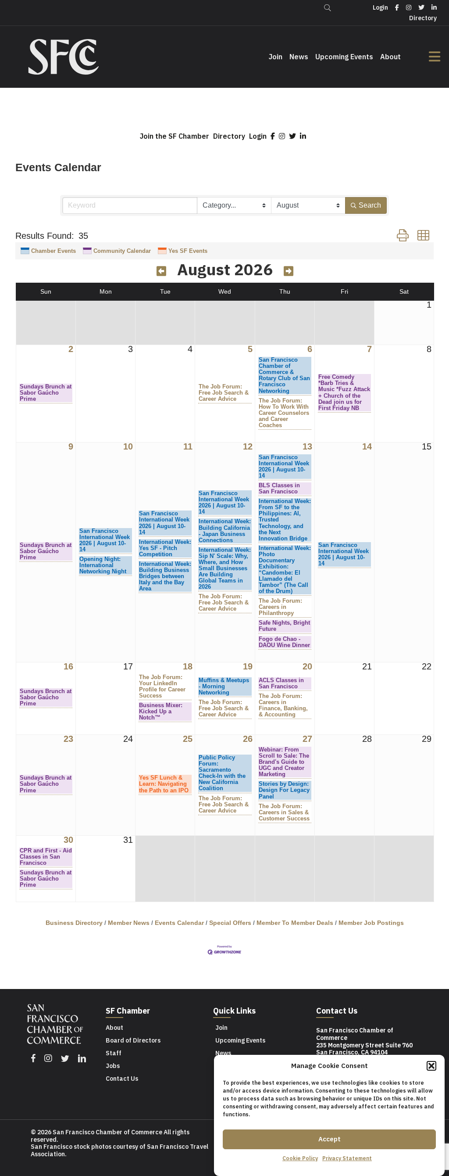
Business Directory (74, 923)
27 (307, 739)
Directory (229, 136)
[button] (431, 1065)
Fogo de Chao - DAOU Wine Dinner (284, 642)
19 (248, 666)
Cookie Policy (300, 1158)
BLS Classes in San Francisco (279, 488)
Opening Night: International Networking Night (102, 565)
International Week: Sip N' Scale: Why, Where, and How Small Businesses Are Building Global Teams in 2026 (225, 568)
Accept (329, 1139)
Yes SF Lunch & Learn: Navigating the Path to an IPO (164, 784)
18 (187, 666)
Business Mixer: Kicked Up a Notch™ (160, 711)
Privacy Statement (347, 1158)
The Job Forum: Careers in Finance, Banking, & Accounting (283, 705)
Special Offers (230, 923)
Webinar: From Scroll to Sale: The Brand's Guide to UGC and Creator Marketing (284, 762)
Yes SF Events (187, 251)
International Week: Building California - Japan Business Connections (225, 530)
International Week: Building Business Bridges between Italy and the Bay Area (165, 576)
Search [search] (370, 205)
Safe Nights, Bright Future (284, 626)
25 (187, 739)
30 (68, 840)
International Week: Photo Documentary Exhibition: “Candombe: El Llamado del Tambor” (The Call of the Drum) (285, 569)
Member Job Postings (371, 923)
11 (187, 446)
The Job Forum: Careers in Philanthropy (280, 607)
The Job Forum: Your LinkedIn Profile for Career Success (162, 686)
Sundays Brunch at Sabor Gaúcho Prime (45, 393)
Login (258, 136)
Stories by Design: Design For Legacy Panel (284, 790)
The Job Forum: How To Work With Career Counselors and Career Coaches (284, 413)
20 (307, 666)
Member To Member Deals (295, 923)
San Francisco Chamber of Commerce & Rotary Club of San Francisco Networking (284, 375)
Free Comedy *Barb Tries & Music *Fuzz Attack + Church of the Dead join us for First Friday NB (344, 392)
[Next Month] (288, 271)
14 (367, 446)
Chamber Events (53, 251)
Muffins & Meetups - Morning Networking (224, 686)
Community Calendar (122, 251)
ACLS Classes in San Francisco (281, 683)
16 (68, 666)
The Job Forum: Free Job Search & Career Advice (224, 393)
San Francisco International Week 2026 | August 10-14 (104, 540)
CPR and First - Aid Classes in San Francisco (46, 857)
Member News (129, 923)
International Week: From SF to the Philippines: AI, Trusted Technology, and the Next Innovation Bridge (285, 519)
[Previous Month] (161, 271)
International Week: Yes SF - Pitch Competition (165, 548)
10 (128, 446)
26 (248, 739)
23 (68, 739)
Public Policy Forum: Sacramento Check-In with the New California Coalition (222, 773)
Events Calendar (179, 923)
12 (248, 446)
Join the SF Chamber (174, 136)
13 (307, 446)
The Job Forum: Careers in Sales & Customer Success (284, 812)
